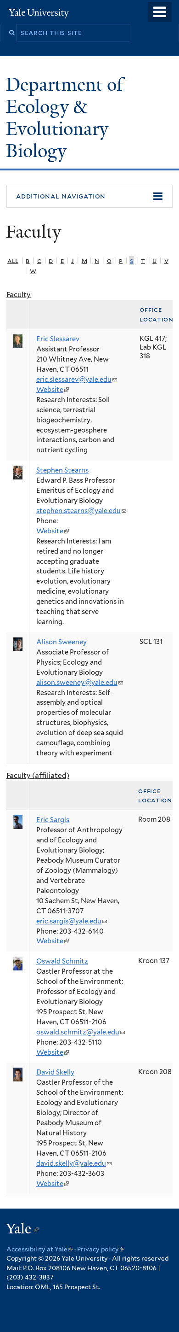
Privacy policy (100, 1249)
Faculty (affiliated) (37, 775)
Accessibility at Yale (39, 1249)
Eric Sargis (52, 820)
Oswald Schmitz (62, 961)
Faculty (18, 294)
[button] (89, 196)
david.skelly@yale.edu (74, 1163)
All (12, 260)
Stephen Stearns (62, 470)
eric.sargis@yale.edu (71, 921)
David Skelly (55, 1072)
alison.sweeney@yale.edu (79, 682)
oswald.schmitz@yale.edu (80, 1032)
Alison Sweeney (61, 642)
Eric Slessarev (57, 339)
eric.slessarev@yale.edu (76, 379)
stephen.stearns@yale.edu (81, 511)
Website (52, 390)
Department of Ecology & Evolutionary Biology (64, 117)
